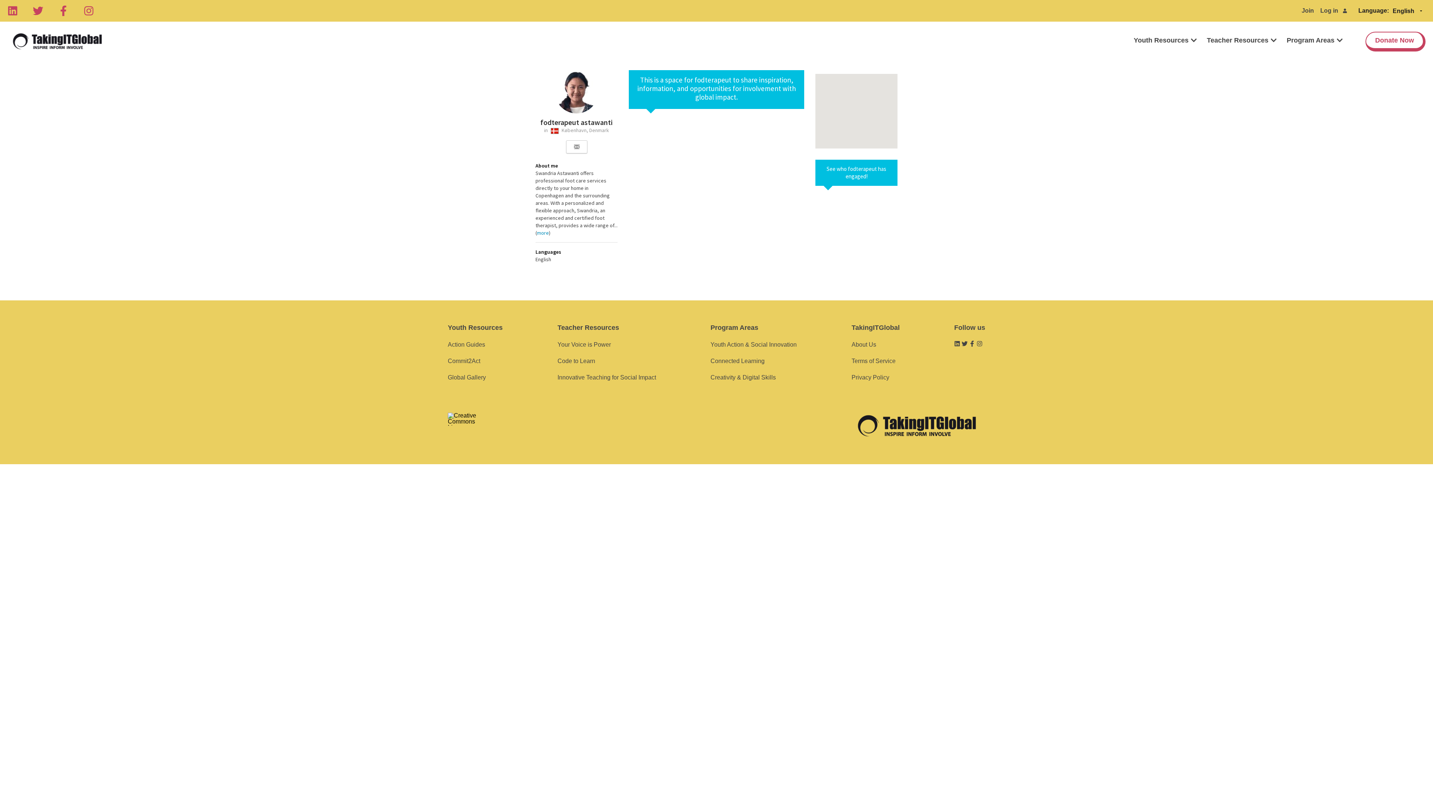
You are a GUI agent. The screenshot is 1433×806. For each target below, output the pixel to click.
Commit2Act (464, 361)
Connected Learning (738, 361)
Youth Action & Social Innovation (754, 344)
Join (1308, 10)
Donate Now (1394, 40)
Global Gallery (467, 377)
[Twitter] (38, 11)
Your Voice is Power (584, 344)
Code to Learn (576, 361)
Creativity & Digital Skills (743, 377)
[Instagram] (89, 11)
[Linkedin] (12, 11)
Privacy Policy (870, 377)
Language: (1373, 10)
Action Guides (466, 344)
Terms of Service (874, 361)
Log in (1329, 10)
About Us (864, 344)
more (543, 232)
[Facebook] (63, 11)
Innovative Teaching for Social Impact (607, 377)
